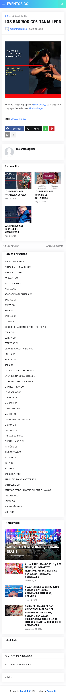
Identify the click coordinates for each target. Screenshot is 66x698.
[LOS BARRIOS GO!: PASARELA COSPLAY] (18, 180)
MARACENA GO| (12, 408)
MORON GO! (11, 425)
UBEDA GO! (10, 501)
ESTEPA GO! (10, 338)
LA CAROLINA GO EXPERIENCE (20, 376)
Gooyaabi (51, 691)
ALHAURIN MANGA (14, 272)
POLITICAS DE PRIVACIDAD (18, 664)
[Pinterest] (51, 128)
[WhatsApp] (45, 128)
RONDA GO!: (10, 457)
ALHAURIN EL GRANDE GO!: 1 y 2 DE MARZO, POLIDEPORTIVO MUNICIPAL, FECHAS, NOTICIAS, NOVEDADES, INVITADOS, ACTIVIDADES (43, 570)
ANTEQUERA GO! (13, 283)
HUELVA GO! (11, 359)
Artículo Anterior (11, 246)
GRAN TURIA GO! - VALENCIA (19, 348)
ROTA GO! (9, 463)
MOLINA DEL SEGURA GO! (17, 419)
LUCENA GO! (11, 397)
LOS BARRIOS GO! (13, 392)
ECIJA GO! (10, 332)
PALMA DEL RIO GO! (14, 435)
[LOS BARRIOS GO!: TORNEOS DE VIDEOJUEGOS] (18, 214)
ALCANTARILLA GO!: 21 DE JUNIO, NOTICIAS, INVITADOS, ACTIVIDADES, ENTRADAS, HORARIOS (42, 591)
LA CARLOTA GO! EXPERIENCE (19, 370)
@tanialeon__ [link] (39, 104)
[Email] (7, 134)
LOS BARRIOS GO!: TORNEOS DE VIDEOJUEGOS (14, 229)
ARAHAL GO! (11, 289)
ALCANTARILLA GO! (14, 261)
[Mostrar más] (13, 134)
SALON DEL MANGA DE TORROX (20, 479)
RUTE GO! (9, 468)
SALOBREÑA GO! (13, 474)
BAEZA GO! (10, 305)
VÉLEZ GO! (10, 512)
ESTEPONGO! (11, 343)
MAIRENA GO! (11, 403)
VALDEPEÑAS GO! (13, 506)
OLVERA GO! (11, 430)
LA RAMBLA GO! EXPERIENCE (19, 381)
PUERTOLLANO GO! (14, 441)
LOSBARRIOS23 (19, 16)
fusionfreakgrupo (25, 148)
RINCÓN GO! (11, 447)
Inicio (7, 16)
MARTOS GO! (11, 414)
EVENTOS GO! (18, 4)
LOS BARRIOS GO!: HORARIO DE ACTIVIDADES (44, 194)
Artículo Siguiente (54, 246)
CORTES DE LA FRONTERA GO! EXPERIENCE (26, 327)
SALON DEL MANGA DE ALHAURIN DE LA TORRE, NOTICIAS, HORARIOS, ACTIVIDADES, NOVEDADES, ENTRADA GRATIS (33, 544)
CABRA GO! (10, 316)
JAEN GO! (9, 365)
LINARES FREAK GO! (14, 387)
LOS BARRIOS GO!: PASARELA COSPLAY (15, 193)
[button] (3, 4)
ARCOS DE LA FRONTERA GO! (19, 294)
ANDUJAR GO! (11, 278)
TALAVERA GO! (12, 495)
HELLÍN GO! (10, 354)
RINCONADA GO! (13, 452)
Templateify (26, 691)
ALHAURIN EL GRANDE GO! (18, 267)
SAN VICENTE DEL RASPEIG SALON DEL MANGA (28, 490)
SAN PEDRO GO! (12, 485)
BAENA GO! (10, 300)
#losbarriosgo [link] (36, 108)
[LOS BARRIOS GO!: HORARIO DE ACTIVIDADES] (48, 180)
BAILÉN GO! (10, 310)
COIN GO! (9, 321)
